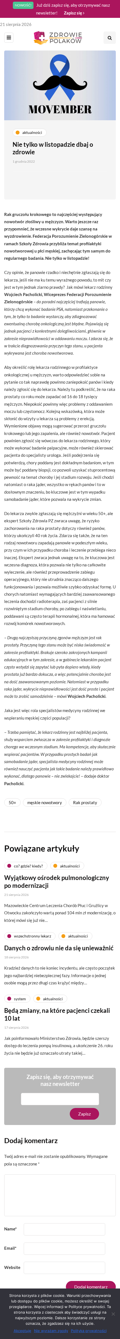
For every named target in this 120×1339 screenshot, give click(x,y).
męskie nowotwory (44, 802)
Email (10, 1248)
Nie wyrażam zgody (51, 1330)
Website (12, 1267)
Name (10, 1228)
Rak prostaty (85, 802)
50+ (12, 802)
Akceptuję (22, 1330)
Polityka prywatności (89, 1330)
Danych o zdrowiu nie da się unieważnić (59, 948)
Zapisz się (73, 12)
